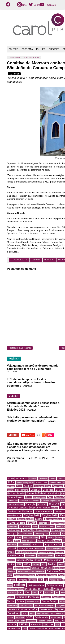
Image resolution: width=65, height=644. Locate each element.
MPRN (27, 564)
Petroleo (32, 580)
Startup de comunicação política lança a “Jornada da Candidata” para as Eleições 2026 (33, 406)
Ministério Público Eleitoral (29, 560)
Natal (60, 564)
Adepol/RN (42, 479)
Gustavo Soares (25, 534)
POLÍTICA (13, 49)
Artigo (19, 486)
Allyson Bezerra (19, 260)
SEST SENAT (42, 613)
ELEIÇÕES (54, 49)
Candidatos (53, 493)
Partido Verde (42, 575)
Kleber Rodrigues (54, 549)
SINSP (10, 617)
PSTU (34, 592)
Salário (20, 601)
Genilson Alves (14, 530)
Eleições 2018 (32, 515)
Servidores (14, 613)
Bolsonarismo (21, 490)
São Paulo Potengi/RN (44, 605)
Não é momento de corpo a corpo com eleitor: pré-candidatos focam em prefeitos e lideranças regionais (32, 447)
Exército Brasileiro (53, 519)
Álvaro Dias (41, 482)
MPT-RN (36, 564)
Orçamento (46, 568)
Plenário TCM (55, 580)
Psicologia (12, 592)
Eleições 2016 (14, 515)
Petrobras (22, 580)
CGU (50, 497)
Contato (51, 4)
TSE (51, 624)
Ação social (21, 478)
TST (57, 625)
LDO (19, 552)
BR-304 (59, 490)
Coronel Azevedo (15, 504)
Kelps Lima (40, 549)
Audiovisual (57, 486)
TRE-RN (23, 624)
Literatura (59, 552)
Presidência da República (38, 589)
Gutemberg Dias (42, 534)
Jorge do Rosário (53, 544)
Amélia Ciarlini (55, 482)
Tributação (36, 624)
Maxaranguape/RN (45, 555)
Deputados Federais (40, 508)
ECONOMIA (27, 49)
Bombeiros (48, 490)
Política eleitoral (54, 585)
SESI (32, 613)
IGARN (51, 537)
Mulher (52, 564)
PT (41, 592)
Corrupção (30, 504)
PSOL (27, 592)
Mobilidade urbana (53, 560)
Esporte (38, 519)
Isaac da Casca (28, 541)
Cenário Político (15, 497)
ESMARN (11, 519)
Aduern (52, 478)
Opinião (35, 568)
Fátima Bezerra (16, 522)
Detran (54, 508)
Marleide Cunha (15, 555)
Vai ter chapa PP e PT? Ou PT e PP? (30, 458)
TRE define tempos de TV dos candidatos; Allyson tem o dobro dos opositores (31, 382)
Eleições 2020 (50, 515)
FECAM (31, 523)
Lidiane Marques (30, 552)
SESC (24, 613)
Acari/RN (32, 479)
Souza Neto (56, 617)
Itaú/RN (57, 541)
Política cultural (36, 585)
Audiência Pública (42, 486)
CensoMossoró (39, 497)
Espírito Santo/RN (25, 519)
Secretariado (46, 609)
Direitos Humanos (43, 511)
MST (44, 564)
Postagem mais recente (20, 348)
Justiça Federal (25, 548)
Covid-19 (54, 504)
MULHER (40, 49)
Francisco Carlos (47, 526)
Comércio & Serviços (29, 501)
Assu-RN (28, 486)
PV (57, 592)
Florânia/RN (12, 526)
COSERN (42, 504)
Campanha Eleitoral (36, 493)
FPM (35, 526)
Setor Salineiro (56, 613)
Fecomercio (43, 523)
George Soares (42, 530)
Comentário (13, 501)
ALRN (11, 482)
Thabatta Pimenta (45, 621)
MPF (19, 564)
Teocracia (31, 621)
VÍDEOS (13, 435)
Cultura (36, 260)
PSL (20, 592)
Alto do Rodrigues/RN (25, 483)
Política (19, 585)
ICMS (10, 537)
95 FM (11, 478)
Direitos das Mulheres (20, 511)
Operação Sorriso (22, 568)
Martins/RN (31, 555)
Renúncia (46, 597)
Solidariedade (41, 617)
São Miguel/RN (25, 606)
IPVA (17, 541)
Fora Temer (25, 526)
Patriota (53, 575)
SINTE (29, 617)
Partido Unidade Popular (24, 575)
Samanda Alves (33, 601)
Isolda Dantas (45, 541)
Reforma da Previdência (28, 597)
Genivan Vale (28, 530)
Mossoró (49, 260)
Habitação (55, 534)
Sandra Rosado (49, 601)
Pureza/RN (49, 592)
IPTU (10, 541)
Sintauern (20, 617)
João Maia (37, 544)
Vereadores (14, 628)
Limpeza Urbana (46, 552)
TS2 (45, 625)
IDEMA (18, 537)
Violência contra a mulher (41, 628)
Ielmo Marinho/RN (31, 537)
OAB (10, 568)
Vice (25, 628)
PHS (40, 580)
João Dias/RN (24, 545)
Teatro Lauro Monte (16, 621)
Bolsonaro (36, 490)
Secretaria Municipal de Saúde (22, 609)
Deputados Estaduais (18, 508)
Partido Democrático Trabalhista (31, 571)
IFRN (43, 537)
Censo (28, 497)
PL (46, 580)
